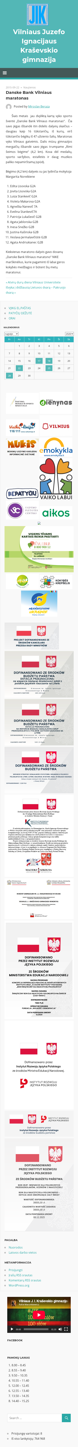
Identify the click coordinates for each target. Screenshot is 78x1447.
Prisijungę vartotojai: (25, 1433)
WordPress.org (19, 1285)
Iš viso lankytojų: (22, 1439)
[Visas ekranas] (66, 1329)
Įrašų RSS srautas (20, 1275)
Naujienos (29, 87)
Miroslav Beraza (39, 106)
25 (49, 368)
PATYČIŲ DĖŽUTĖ (20, 313)
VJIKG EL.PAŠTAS (20, 308)
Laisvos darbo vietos (23, 1253)
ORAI (12, 318)
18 (49, 360)
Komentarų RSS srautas (25, 1280)
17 (39, 360)
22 (19, 368)
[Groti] (12, 1329)
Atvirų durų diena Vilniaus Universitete (34, 282)
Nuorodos (16, 1247)
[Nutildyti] (60, 1329)
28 (9, 375)
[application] (39, 1315)
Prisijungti (15, 1270)
